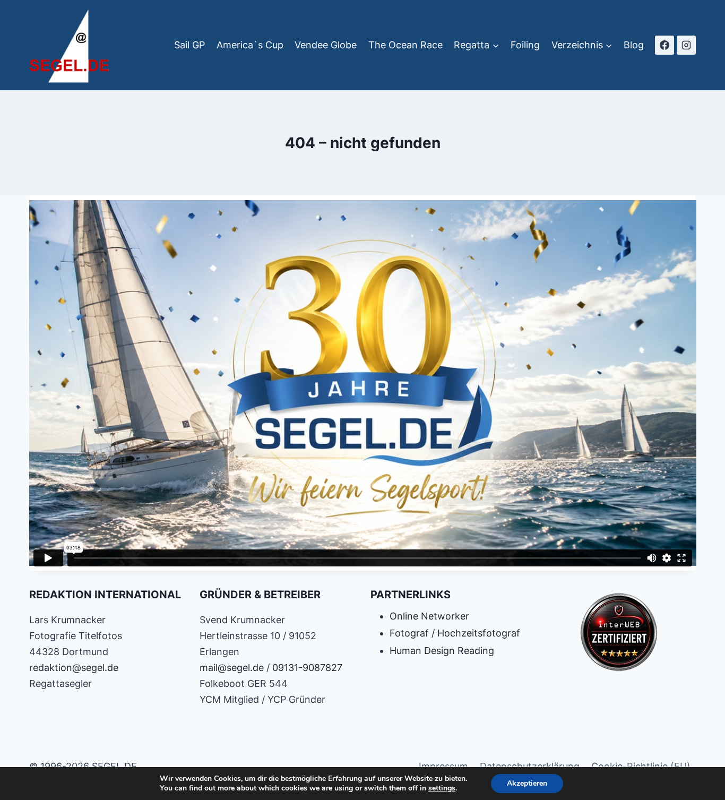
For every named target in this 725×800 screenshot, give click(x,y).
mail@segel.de (232, 667)
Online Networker (429, 616)
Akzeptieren (527, 783)
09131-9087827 (307, 667)
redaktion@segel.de (73, 667)
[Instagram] (686, 45)
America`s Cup (250, 44)
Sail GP (189, 44)
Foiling (525, 44)
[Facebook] (664, 45)
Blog (634, 44)
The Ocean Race (405, 44)
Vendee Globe (326, 44)
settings (441, 788)
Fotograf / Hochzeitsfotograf (455, 633)
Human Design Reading (442, 650)
